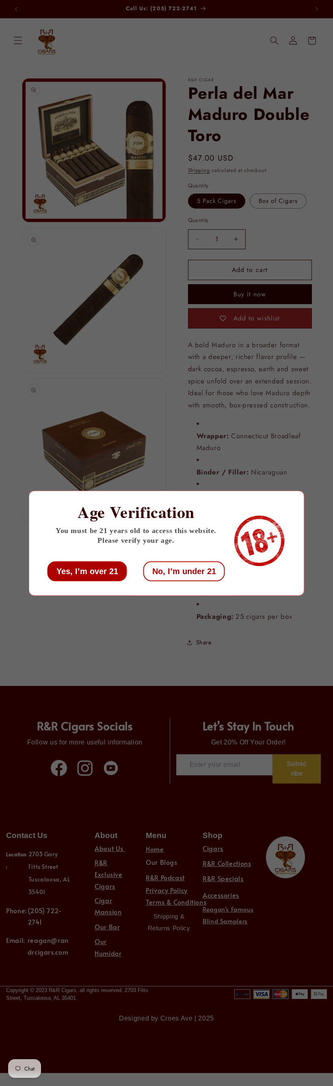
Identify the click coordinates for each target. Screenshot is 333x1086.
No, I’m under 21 (184, 570)
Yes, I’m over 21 (87, 570)
